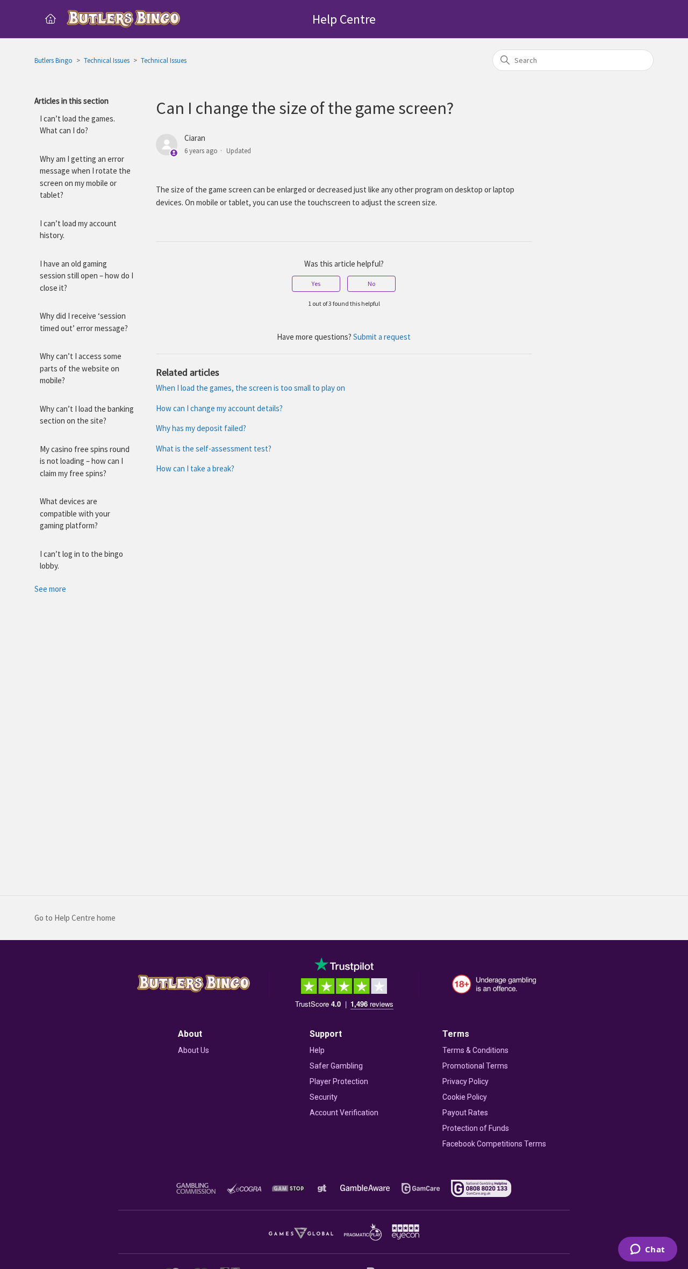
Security (324, 1097)
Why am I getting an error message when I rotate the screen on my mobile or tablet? (85, 177)
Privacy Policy (465, 1081)
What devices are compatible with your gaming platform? (75, 513)
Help (317, 1050)
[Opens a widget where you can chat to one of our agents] (647, 1250)
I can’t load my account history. (78, 229)
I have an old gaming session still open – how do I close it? (86, 276)
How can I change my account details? (219, 408)
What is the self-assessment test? (213, 448)
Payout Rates (465, 1112)
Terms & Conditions (475, 1050)
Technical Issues (107, 60)
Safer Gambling (336, 1066)
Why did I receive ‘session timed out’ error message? (84, 322)
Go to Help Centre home (75, 918)
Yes (316, 283)
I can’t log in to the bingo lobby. (81, 560)
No (371, 283)
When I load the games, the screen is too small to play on (250, 388)
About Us (193, 1050)
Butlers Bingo (53, 60)
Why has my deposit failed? (201, 428)
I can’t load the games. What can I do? (77, 124)
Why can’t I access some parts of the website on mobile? (80, 368)
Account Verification (344, 1112)
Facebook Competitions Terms (494, 1143)
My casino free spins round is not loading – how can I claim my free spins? (85, 461)
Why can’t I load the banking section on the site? (87, 415)
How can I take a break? (195, 468)
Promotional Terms (475, 1066)
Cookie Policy (464, 1097)
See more (50, 589)
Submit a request (382, 337)
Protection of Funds (475, 1128)
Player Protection (339, 1081)
